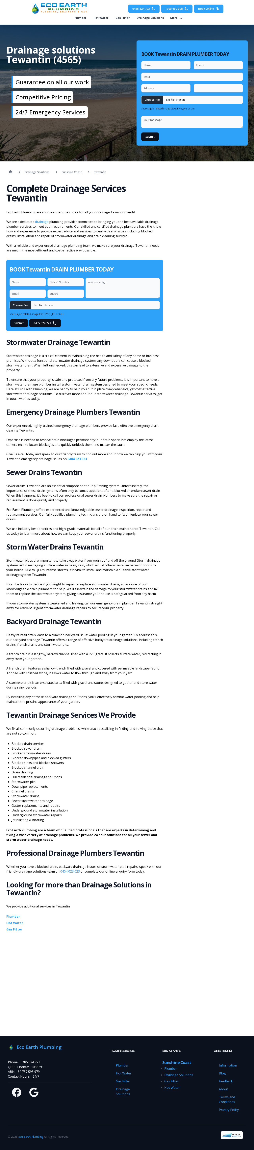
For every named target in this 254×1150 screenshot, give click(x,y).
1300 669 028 (174, 9)
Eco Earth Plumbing (30, 1136)
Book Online (206, 9)
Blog (222, 1073)
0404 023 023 (77, 459)
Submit (150, 136)
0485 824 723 (141, 9)
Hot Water (100, 18)
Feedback (226, 1081)
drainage (41, 222)
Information (228, 1065)
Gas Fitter (122, 18)
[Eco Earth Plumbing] (58, 8)
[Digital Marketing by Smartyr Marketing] (232, 1135)
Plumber (80, 18)
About (223, 1089)
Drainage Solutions (150, 18)
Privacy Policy (229, 1110)
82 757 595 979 (29, 1071)
